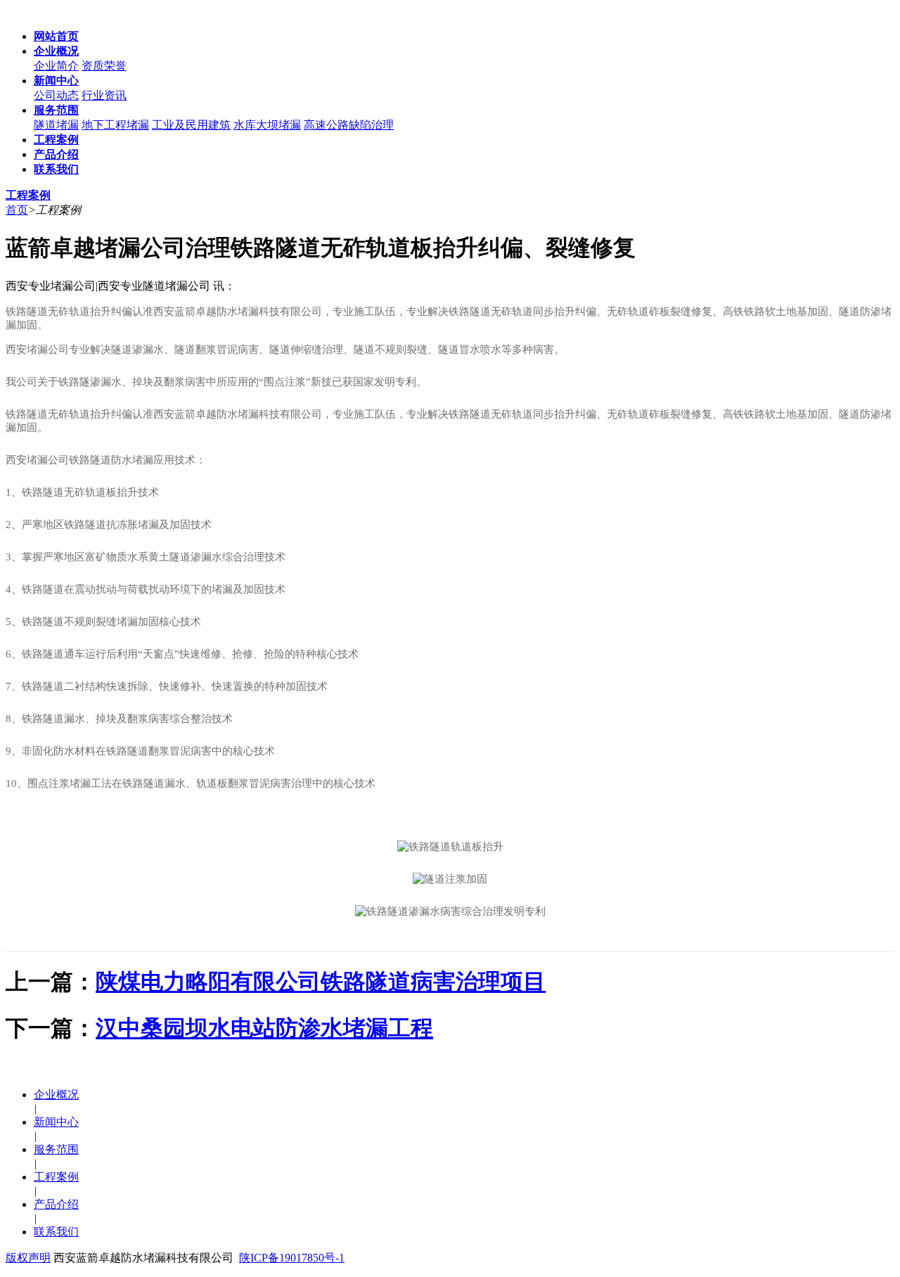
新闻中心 (56, 1122)
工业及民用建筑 (191, 125)
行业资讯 (104, 95)
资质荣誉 (104, 66)
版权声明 (28, 1258)
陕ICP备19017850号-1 (292, 1258)
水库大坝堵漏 (267, 125)
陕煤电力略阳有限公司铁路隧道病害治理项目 (321, 981)
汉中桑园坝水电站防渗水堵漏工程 (264, 1028)
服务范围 (56, 1149)
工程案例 (56, 1177)
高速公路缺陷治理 (349, 125)
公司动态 (56, 95)
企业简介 (56, 66)
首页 (17, 210)
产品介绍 (56, 1204)
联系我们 (56, 1232)
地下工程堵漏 (115, 125)
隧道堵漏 (56, 125)
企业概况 (56, 1094)
